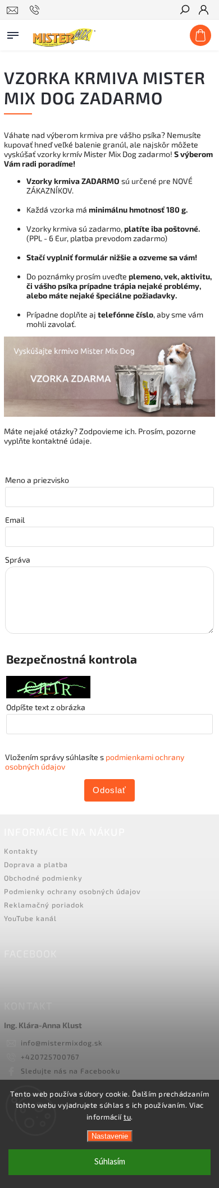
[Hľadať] (184, 10)
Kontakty (21, 850)
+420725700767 (50, 1056)
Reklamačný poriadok (44, 904)
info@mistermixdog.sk (62, 1042)
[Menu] (12, 33)
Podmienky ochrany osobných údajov (72, 891)
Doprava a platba (36, 864)
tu (127, 1116)
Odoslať (109, 790)
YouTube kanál (30, 918)
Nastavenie (110, 1136)
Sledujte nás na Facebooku (70, 1070)
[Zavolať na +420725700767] (36, 10)
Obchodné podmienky (43, 877)
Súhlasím (109, 1162)
